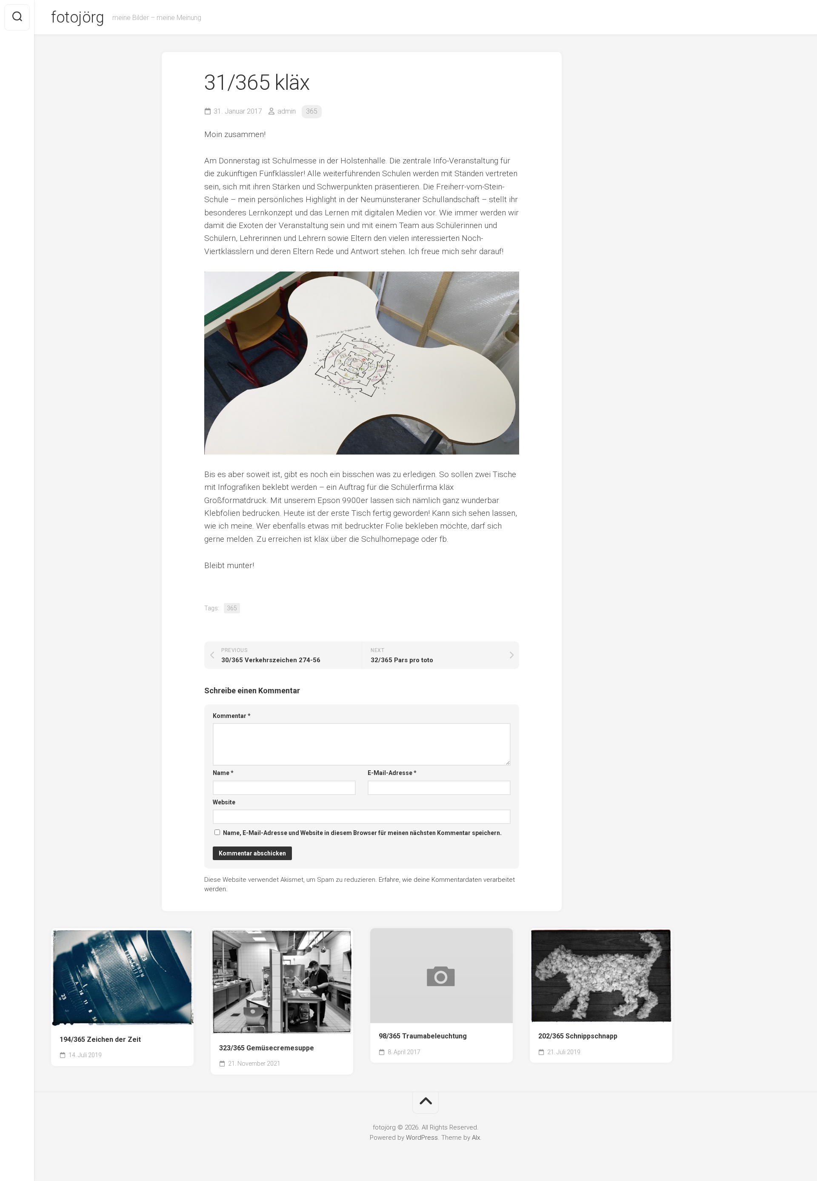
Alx (476, 1137)
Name (223, 772)
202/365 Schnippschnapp (577, 1036)
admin (286, 111)
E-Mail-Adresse (392, 772)
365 (311, 111)
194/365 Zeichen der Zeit (100, 1039)
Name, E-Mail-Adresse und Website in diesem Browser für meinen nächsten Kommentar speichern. (362, 832)
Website (224, 802)
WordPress (422, 1137)
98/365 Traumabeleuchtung (423, 1036)
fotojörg (77, 17)
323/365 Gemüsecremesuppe (266, 1048)
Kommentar (232, 715)
